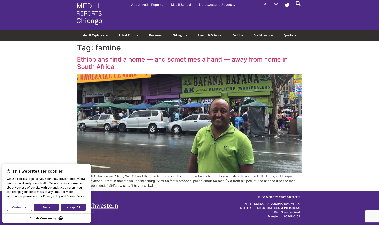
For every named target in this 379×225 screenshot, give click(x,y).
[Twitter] (287, 5)
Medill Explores (93, 35)
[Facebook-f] (265, 5)
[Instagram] (276, 5)
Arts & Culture (128, 35)
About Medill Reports (147, 5)
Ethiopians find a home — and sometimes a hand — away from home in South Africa (182, 63)
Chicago (178, 35)
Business (155, 35)
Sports (288, 35)
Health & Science (209, 35)
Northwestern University (217, 5)
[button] (298, 3)
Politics (237, 35)
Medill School (181, 5)
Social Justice (263, 35)
